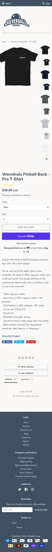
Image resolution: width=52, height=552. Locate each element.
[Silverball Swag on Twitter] (19, 490)
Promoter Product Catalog (26, 476)
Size (4, 214)
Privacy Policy (26, 469)
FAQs (26, 433)
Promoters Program (26, 458)
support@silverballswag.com (28, 523)
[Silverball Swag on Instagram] (32, 490)
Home (4, 41)
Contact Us (26, 437)
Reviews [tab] (8, 379)
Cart (48, 3)
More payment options (26, 243)
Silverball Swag (34, 536)
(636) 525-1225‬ (29, 527)
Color (4, 202)
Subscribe (41, 509)
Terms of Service (26, 472)
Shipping (6, 195)
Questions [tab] (25, 379)
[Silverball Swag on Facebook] (26, 490)
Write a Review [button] (27, 367)
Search (26, 441)
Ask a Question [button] (27, 373)
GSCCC (26, 445)
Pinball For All (26, 430)
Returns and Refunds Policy (26, 465)
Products (26, 426)
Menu (8, 3)
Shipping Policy (26, 461)
